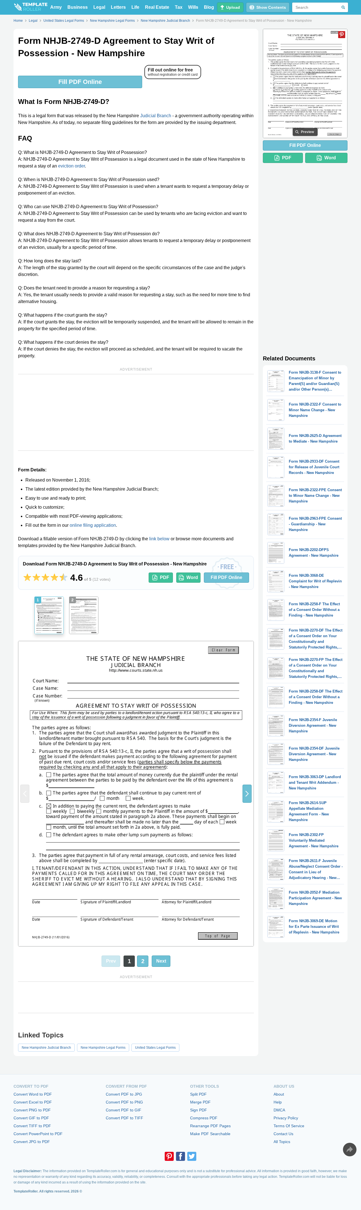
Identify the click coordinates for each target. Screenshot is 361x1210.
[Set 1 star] (27, 577)
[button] (247, 793)
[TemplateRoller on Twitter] (191, 1156)
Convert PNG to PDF (32, 1110)
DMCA (279, 1110)
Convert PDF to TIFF (124, 1118)
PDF (164, 577)
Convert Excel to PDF (33, 1102)
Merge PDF (200, 1102)
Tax (178, 7)
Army (56, 7)
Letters (118, 7)
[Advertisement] (136, 412)
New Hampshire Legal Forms (103, 1048)
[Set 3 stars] (45, 577)
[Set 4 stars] (54, 577)
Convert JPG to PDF (32, 1141)
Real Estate (157, 7)
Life (135, 7)
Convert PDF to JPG (124, 1094)
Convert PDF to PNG (124, 1102)
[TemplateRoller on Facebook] (180, 1156)
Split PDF (198, 1094)
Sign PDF (198, 1110)
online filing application (93, 525)
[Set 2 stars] (36, 577)
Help (278, 1102)
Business (77, 7)
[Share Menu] (349, 1149)
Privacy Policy (286, 1118)
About (279, 1094)
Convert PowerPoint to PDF (38, 1133)
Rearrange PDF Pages (210, 1126)
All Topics (282, 1141)
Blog (209, 7)
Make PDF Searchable (210, 1133)
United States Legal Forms (155, 1048)
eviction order (71, 166)
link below (159, 538)
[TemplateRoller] (30, 7)
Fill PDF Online (80, 81)
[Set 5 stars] (63, 577)
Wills (193, 7)
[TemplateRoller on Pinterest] (169, 1156)
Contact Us (283, 1133)
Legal (99, 7)
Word (192, 577)
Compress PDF (203, 1118)
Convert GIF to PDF (31, 1118)
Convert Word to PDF (33, 1094)
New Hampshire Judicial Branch (46, 1048)
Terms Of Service (289, 1126)
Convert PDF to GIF (123, 1110)
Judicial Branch (155, 115)
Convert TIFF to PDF (32, 1126)
